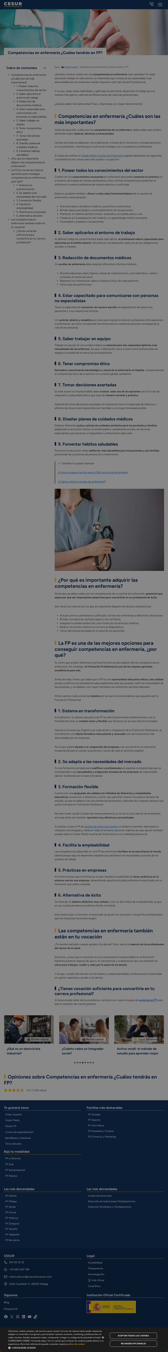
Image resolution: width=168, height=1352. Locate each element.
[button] (57, 1348)
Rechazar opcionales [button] (133, 1343)
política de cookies (76, 1344)
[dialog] (84, 1340)
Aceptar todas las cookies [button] (133, 1335)
